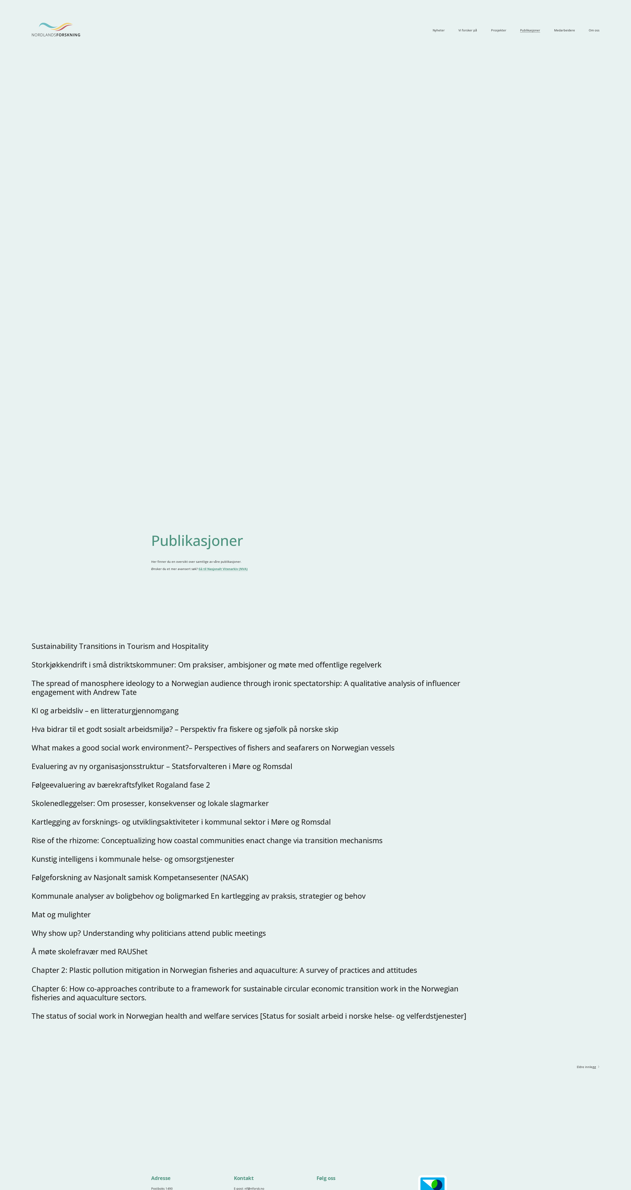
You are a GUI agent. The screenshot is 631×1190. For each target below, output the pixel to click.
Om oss (594, 30)
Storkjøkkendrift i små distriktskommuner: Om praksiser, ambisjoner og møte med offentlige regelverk (207, 665)
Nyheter (439, 30)
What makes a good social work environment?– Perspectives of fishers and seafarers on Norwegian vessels (213, 748)
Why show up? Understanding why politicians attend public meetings (149, 933)
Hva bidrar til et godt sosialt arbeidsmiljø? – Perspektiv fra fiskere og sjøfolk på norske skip (185, 729)
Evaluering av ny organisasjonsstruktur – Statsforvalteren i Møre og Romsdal (162, 766)
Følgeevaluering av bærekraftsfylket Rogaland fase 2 (121, 785)
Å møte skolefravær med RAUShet (90, 951)
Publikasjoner (530, 30)
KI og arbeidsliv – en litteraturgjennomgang (105, 710)
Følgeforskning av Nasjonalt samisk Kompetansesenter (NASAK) (140, 877)
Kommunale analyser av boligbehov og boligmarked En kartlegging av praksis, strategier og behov (199, 896)
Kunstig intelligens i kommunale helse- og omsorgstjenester (133, 859)
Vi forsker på (467, 30)
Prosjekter (498, 30)
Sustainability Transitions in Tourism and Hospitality (120, 646)
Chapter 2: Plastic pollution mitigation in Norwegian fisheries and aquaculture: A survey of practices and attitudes (224, 970)
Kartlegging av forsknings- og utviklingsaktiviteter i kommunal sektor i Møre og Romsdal (181, 822)
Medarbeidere (564, 30)
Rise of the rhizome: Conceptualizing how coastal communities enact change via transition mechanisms (207, 840)
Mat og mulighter (61, 914)
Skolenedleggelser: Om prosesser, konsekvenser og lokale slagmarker (150, 803)
